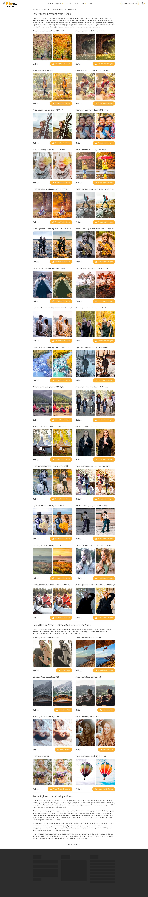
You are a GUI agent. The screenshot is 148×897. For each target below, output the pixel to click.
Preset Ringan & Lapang (61, 789)
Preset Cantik (108, 749)
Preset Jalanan (107, 710)
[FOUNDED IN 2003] (10, 3)
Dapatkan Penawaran (129, 3)
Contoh (68, 3)
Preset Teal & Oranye (105, 789)
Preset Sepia (65, 670)
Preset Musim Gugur (62, 64)
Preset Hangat (64, 749)
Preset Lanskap (64, 710)
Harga (76, 3)
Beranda (50, 3)
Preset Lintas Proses (105, 670)
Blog (90, 3)
